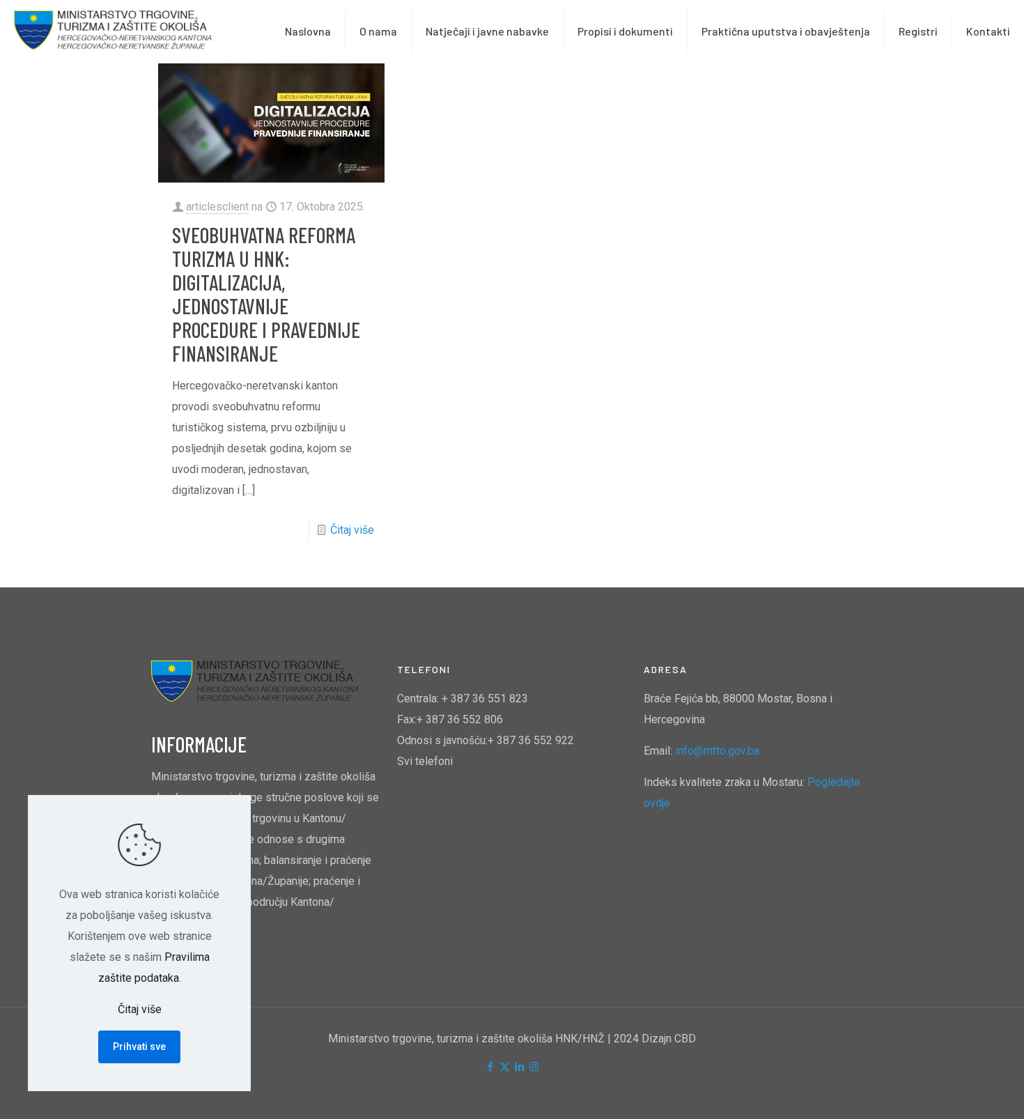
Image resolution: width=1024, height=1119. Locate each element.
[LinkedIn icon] (519, 1066)
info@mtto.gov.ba (717, 750)
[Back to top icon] (957, 1090)
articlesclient (217, 206)
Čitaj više (352, 530)
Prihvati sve (139, 1046)
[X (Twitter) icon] (504, 1066)
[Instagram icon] (534, 1066)
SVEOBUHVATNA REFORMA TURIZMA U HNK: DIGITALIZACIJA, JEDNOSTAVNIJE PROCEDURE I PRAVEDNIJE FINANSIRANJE (266, 294)
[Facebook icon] (490, 1066)
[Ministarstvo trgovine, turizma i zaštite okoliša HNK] (113, 31)
